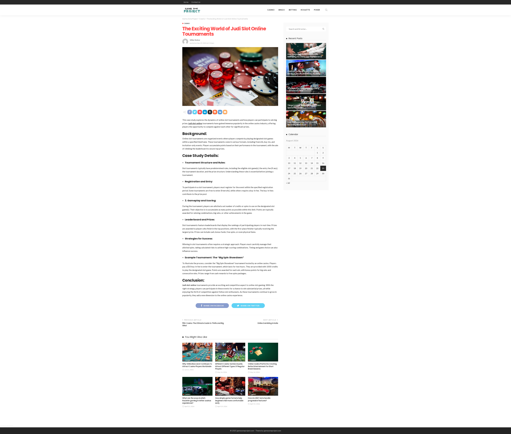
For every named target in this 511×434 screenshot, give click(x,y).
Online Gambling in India (267, 323)
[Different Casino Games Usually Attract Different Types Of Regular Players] (230, 352)
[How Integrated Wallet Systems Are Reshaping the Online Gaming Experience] (306, 51)
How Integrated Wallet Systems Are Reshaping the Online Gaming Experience (304, 55)
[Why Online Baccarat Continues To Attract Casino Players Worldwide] (197, 352)
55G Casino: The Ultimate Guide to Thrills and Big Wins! (203, 324)
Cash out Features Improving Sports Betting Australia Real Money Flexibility (303, 72)
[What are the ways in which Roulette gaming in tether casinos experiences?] (197, 386)
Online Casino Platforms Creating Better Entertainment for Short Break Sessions (262, 366)
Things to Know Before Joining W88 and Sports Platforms (304, 106)
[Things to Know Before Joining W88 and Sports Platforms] (306, 102)
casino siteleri (6, 425)
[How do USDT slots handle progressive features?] (263, 386)
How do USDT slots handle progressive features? (259, 399)
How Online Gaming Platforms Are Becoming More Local (301, 123)
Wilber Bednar (195, 40)
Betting (293, 10)
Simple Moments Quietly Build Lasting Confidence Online (303, 89)
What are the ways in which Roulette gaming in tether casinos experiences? (196, 400)
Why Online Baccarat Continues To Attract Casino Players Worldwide (197, 365)
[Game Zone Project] (191, 10)
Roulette (305, 10)
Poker (317, 10)
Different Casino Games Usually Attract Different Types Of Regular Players (230, 366)
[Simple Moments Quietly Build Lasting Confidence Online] (306, 85)
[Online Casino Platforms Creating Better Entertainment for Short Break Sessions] (263, 352)
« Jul (288, 183)
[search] (326, 10)
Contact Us (195, 2)
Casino (271, 10)
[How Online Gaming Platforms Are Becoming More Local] (306, 119)
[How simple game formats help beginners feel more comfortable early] (230, 386)
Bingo (282, 10)
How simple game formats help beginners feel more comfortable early (229, 400)
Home (186, 2)
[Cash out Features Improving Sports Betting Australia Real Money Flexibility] (306, 68)
